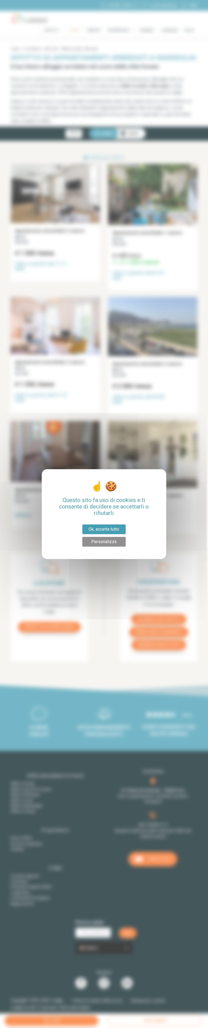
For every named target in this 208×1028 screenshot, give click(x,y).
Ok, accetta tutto (104, 529)
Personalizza (103, 541)
